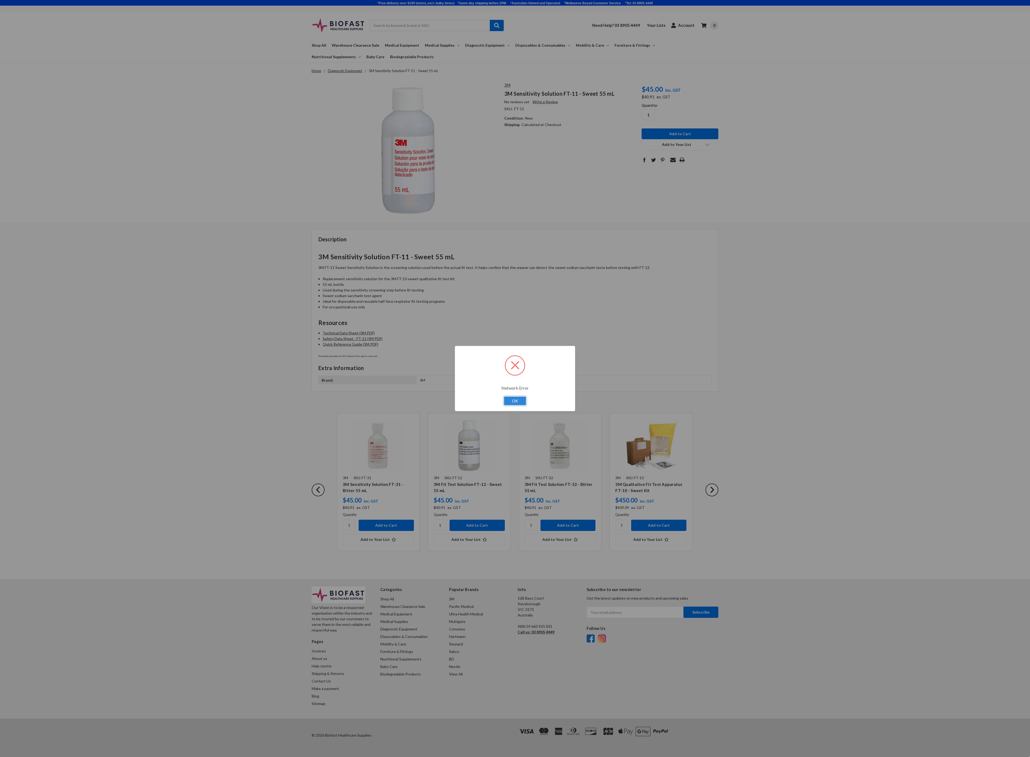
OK (515, 400)
